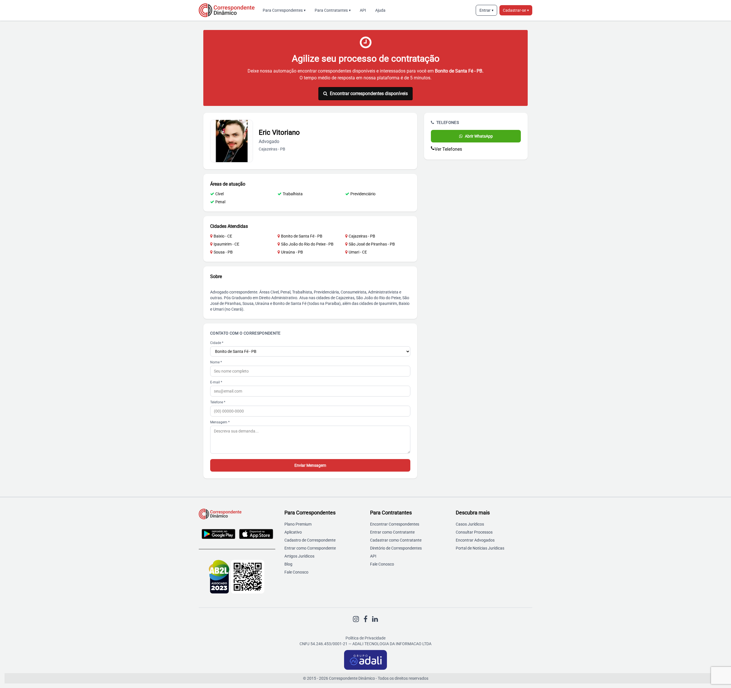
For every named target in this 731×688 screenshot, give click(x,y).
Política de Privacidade (365, 638)
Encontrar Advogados (475, 540)
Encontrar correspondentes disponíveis (369, 93)
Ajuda (380, 10)
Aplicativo (293, 532)
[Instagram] (356, 619)
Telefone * (217, 402)
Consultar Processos (474, 532)
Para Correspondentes (284, 10)
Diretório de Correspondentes (396, 548)
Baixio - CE (223, 236)
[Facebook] (365, 619)
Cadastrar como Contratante (395, 540)
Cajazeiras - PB (362, 236)
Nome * (216, 362)
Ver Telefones (448, 149)
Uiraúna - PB (292, 252)
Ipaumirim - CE (226, 244)
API (363, 10)
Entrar (486, 10)
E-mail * (216, 382)
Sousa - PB (223, 252)
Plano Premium (298, 524)
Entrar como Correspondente (310, 548)
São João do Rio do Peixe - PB (307, 244)
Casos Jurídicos (470, 524)
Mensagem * (220, 422)
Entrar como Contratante (392, 532)
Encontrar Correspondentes (394, 524)
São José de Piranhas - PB (372, 244)
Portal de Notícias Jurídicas (480, 548)
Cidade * (216, 343)
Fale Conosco (296, 572)
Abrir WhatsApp (479, 136)
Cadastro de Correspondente (310, 540)
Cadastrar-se (516, 10)
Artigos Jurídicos (299, 556)
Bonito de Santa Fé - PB (301, 236)
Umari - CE (358, 252)
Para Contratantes (333, 10)
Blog (288, 564)
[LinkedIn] (375, 619)
